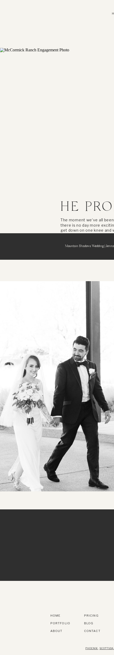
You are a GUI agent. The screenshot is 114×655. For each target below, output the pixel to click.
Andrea (16, 139)
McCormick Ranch (71, 139)
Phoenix (91, 648)
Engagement (39, 139)
